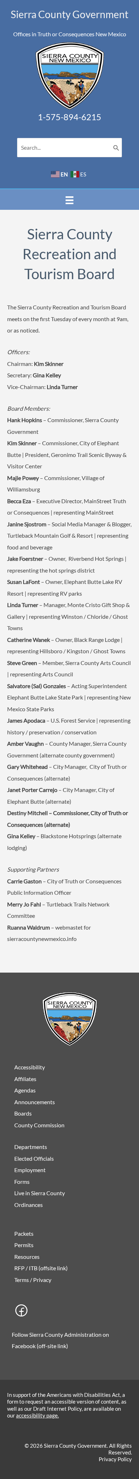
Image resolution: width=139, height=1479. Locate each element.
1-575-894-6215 (69, 117)
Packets (24, 1233)
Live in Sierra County (39, 1193)
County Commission (39, 1125)
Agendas (25, 1090)
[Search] (116, 147)
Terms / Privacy (32, 1279)
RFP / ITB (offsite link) (41, 1268)
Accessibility (29, 1067)
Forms (22, 1181)
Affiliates (25, 1078)
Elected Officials (34, 1158)
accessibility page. (37, 1415)
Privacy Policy (115, 1459)
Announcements (34, 1101)
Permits (24, 1244)
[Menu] (69, 199)
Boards (23, 1113)
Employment (30, 1169)
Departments (30, 1146)
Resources (27, 1256)
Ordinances (28, 1204)
